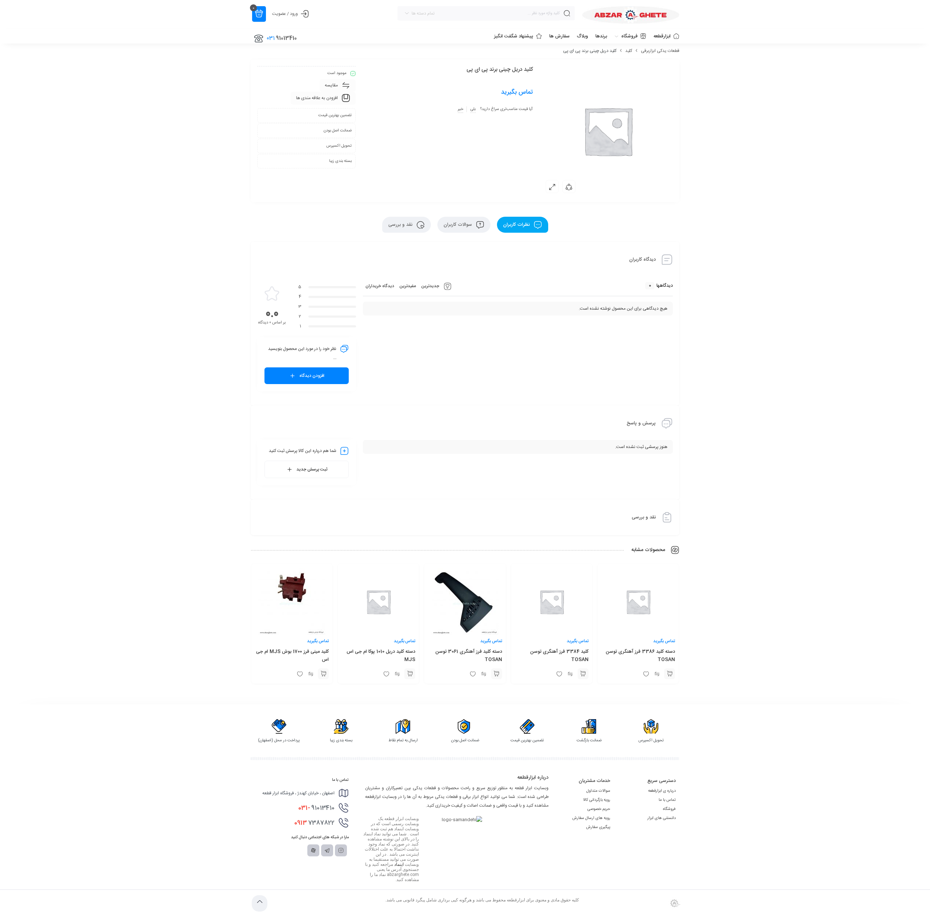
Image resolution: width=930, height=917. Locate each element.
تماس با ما (667, 800)
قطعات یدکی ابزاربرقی (660, 50)
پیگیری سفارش (598, 827)
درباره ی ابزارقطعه (662, 791)
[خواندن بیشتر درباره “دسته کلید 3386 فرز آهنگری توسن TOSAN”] (669, 673)
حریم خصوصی (598, 809)
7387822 (314, 823)
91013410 (316, 808)
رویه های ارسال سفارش (591, 818)
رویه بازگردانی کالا (596, 800)
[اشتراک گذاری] (568, 186)
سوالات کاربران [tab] (458, 225)
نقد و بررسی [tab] (401, 225)
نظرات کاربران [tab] (517, 225)
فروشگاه (669, 809)
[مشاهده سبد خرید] (259, 14)
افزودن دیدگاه (311, 375)
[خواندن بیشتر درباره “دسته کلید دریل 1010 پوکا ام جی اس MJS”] (409, 673)
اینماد (399, 864)
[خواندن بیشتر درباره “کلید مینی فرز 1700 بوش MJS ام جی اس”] (323, 673)
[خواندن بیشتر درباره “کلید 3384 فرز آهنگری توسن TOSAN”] (583, 673)
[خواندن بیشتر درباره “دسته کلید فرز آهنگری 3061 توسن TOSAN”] (496, 673)
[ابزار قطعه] (630, 15)
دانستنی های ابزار (661, 818)
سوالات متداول (598, 791)
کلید (628, 50)
